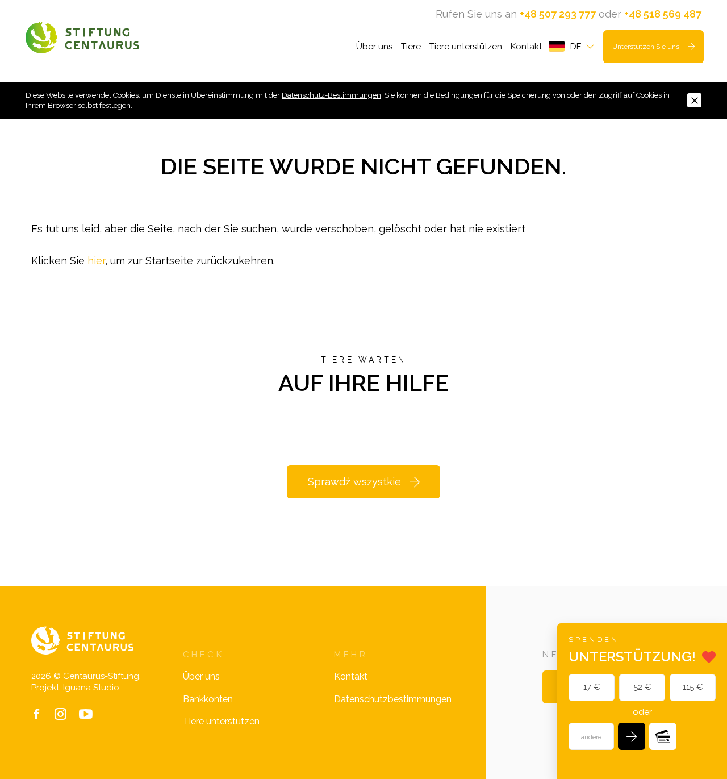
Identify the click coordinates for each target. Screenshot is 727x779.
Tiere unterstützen (465, 46)
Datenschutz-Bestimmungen (331, 95)
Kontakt (526, 46)
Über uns (374, 46)
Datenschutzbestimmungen (393, 699)
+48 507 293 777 (558, 14)
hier (96, 260)
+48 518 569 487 (662, 14)
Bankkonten (208, 699)
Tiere (411, 46)
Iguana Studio (91, 687)
